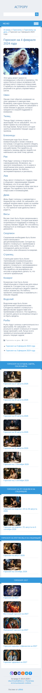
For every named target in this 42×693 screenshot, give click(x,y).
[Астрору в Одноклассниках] (22, 674)
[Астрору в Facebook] (30, 674)
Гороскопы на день (13, 340)
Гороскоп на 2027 (11, 598)
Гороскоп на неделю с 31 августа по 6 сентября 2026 (20, 528)
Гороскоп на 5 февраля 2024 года (20, 346)
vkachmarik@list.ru (16, 681)
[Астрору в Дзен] (15, 674)
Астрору (21, 7)
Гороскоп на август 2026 (14, 555)
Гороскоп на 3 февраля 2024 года (20, 351)
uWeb (20, 690)
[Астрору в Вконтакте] (19, 674)
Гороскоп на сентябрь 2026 (15, 572)
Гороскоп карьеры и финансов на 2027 (20, 646)
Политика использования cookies (22, 682)
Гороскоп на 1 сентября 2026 (16, 464)
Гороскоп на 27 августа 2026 (16, 384)
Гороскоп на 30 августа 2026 (16, 432)
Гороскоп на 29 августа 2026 (16, 416)
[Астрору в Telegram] (26, 674)
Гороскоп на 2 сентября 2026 (16, 480)
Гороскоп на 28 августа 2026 (16, 400)
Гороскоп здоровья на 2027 (15, 662)
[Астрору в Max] (11, 674)
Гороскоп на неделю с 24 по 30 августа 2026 (20, 510)
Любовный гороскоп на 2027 (16, 630)
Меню (6, 23)
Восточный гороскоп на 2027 (16, 614)
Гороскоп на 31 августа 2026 (16, 448)
